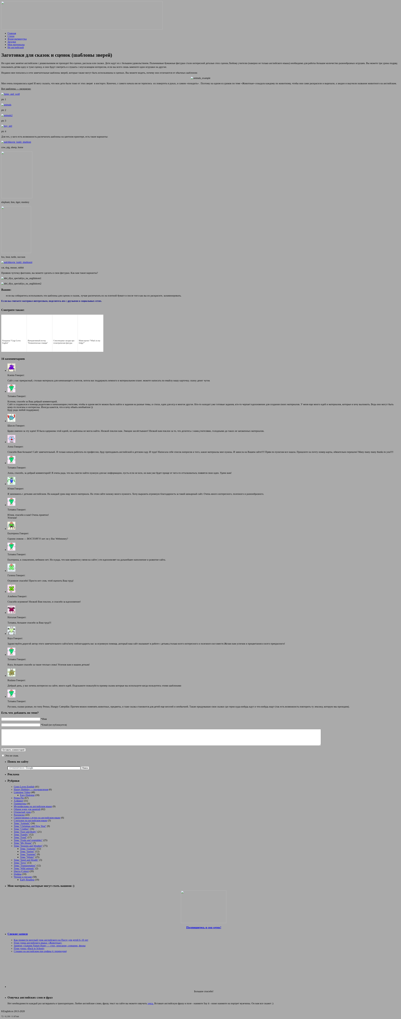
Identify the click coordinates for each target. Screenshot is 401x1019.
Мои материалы (16, 44)
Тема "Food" (20, 837)
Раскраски (19, 815)
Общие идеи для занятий (27, 809)
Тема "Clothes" (21, 829)
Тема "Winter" (27, 857)
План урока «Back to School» (29, 948)
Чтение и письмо (23, 877)
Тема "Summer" (28, 854)
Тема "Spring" (27, 851)
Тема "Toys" (20, 862)
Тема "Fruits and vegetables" (28, 840)
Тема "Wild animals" (24, 868)
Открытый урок (22, 812)
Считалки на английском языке (30, 820)
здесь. (151, 1003)
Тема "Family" (21, 834)
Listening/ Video (22, 792)
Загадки (12, 41)
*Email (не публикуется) (54, 724)
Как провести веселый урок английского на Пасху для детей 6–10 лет (51, 940)
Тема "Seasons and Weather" (28, 846)
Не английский (16, 47)
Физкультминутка (17, 39)
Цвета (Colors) (21, 871)
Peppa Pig (19, 798)
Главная (12, 33)
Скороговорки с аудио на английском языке (37, 817)
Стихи (11, 36)
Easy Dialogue (27, 795)
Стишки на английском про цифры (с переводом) (40, 951)
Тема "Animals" (22, 823)
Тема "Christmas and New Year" (30, 826)
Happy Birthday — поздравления (31, 789)
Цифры (18, 874)
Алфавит (18, 800)
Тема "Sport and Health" (26, 860)
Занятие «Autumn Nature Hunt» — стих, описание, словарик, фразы (50, 945)
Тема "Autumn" (28, 848)
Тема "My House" (23, 843)
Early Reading (27, 879)
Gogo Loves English (24, 786)
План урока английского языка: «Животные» (38, 942)
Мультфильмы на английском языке (33, 806)
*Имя (44, 719)
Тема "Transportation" (25, 865)
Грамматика (20, 803)
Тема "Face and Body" (25, 831)
